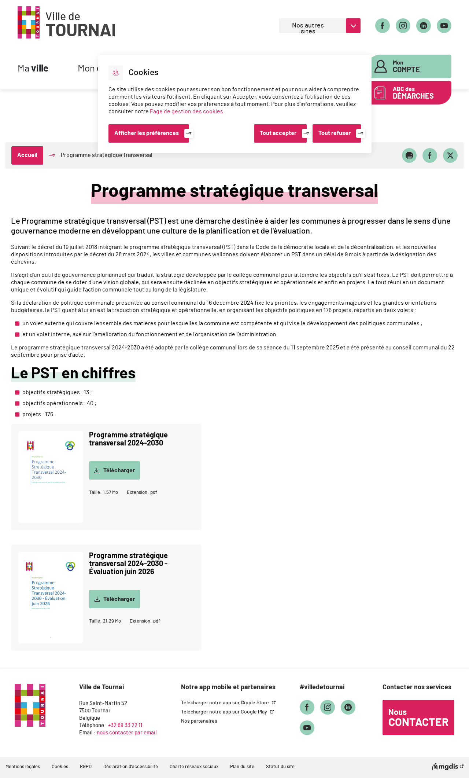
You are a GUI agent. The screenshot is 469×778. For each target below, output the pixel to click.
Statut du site (280, 766)
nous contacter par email (127, 732)
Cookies (60, 766)
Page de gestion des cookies (186, 111)
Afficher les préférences (146, 133)
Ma (33, 68)
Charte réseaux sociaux (194, 766)
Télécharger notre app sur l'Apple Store (225, 702)
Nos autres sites (308, 27)
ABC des (413, 93)
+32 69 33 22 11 (125, 725)
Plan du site (242, 766)
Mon (406, 67)
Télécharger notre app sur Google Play (224, 712)
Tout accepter (278, 133)
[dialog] (235, 104)
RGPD (86, 766)
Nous (418, 718)
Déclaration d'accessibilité (130, 766)
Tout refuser (334, 133)
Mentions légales (22, 766)
